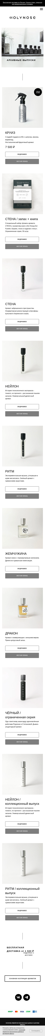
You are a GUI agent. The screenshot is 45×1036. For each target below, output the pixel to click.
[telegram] (26, 997)
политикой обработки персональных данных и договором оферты (14, 1031)
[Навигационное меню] (41, 9)
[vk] (18, 997)
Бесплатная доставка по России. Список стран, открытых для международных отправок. (22, 3)
